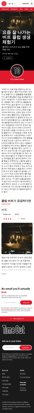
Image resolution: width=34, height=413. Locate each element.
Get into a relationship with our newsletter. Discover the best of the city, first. (14, 296)
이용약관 (5, 391)
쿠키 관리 (5, 395)
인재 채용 (5, 381)
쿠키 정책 (5, 388)
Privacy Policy (10, 309)
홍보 (3, 374)
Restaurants (14, 9)
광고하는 (23, 374)
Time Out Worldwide (23, 389)
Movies (26, 9)
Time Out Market (25, 377)
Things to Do (5, 9)
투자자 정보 (6, 377)
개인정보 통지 (6, 384)
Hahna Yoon (19, 80)
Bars (21, 9)
